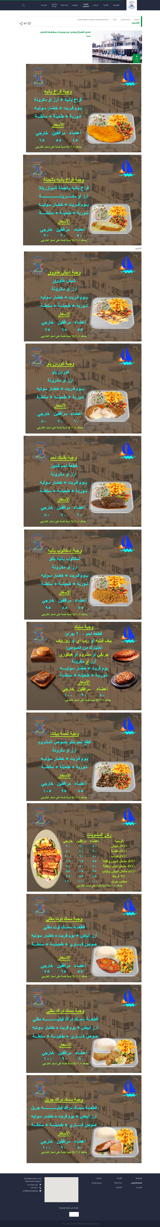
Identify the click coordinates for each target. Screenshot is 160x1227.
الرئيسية (136, 19)
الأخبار (114, 19)
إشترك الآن (74, 1214)
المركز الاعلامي (125, 19)
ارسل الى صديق (25, 23)
